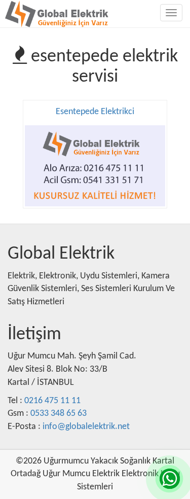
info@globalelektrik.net (86, 427)
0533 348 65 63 (58, 413)
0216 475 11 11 (52, 401)
